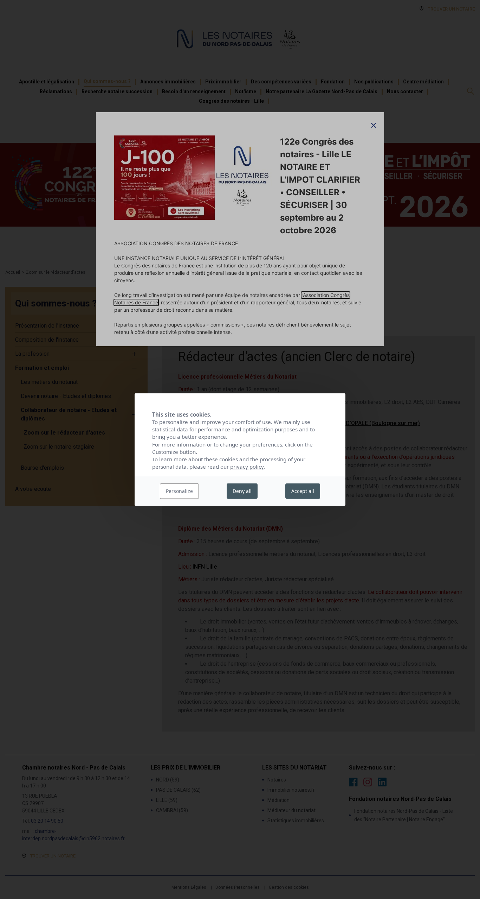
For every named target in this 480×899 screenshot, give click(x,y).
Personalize (179, 491)
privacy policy (247, 466)
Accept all (302, 491)
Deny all (242, 491)
